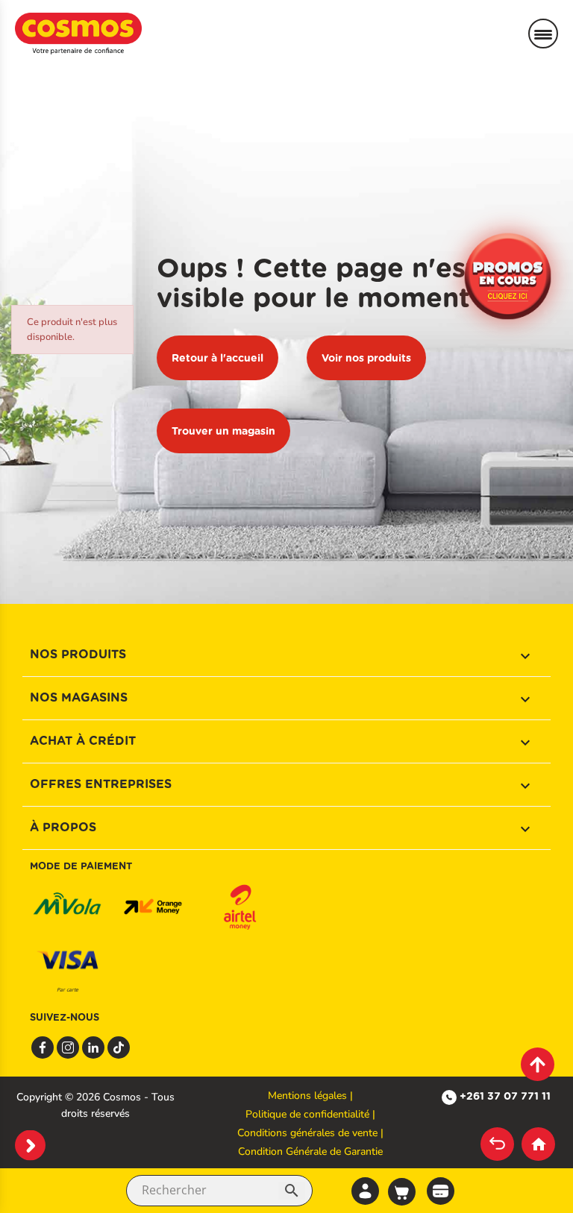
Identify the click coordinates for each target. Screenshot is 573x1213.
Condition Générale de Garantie (310, 1151)
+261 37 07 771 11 (505, 1096)
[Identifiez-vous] (365, 1191)
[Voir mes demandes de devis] (440, 1189)
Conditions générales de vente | (310, 1133)
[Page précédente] (497, 1144)
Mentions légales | (310, 1095)
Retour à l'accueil (217, 358)
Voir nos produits (366, 358)
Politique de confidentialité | (310, 1114)
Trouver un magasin (223, 431)
